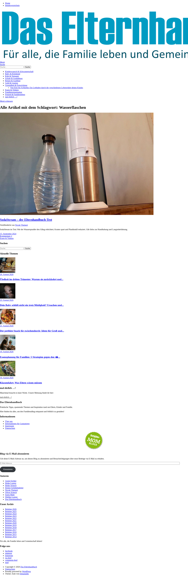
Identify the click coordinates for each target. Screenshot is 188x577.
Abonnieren (8, 469)
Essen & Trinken (12, 90)
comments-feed (11, 560)
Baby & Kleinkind (12, 74)
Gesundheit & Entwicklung (16, 85)
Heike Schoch (10, 485)
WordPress (26, 571)
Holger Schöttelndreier (14, 488)
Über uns (9, 421)
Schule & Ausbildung (14, 78)
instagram (9, 555)
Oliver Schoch (11, 492)
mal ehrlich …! (11, 97)
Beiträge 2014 (10, 537)
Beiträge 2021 (10, 521)
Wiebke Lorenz (11, 497)
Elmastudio (24, 574)
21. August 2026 (6, 326)
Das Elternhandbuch (13, 499)
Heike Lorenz (10, 483)
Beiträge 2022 (10, 518)
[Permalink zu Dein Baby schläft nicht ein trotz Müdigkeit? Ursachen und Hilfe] (7, 298)
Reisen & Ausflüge (12, 81)
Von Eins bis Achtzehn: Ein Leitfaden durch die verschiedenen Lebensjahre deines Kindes (46, 88)
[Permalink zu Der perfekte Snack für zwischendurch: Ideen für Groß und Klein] (7, 323)
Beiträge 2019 (10, 525)
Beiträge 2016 (10, 532)
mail (7, 562)
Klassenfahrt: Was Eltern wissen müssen (21, 382)
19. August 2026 (6, 352)
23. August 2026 (6, 300)
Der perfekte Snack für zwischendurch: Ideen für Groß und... (32, 330)
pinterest (8, 553)
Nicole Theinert (21, 225)
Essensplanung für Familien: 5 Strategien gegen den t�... (30, 357)
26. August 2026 (6, 274)
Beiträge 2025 (10, 511)
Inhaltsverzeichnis (12, 5)
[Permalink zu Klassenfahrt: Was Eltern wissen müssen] (7, 375)
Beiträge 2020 (10, 523)
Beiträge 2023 (10, 516)
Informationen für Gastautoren (17, 424)
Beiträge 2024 (10, 514)
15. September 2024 (8, 234)
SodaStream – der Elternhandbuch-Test (26, 219)
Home (7, 3)
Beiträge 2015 (10, 534)
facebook (9, 551)
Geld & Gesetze (11, 83)
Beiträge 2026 (10, 509)
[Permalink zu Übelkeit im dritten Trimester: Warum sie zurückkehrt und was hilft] (7, 272)
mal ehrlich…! (6, 397)
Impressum (9, 426)
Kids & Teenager (12, 76)
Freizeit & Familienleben (15, 94)
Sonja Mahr (10, 495)
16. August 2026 (6, 378)
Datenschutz (10, 428)
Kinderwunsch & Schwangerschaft (19, 71)
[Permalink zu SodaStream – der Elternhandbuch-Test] (76, 214)
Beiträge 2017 (10, 530)
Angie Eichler (10, 481)
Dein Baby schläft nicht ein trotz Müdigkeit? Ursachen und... (32, 305)
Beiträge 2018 (10, 527)
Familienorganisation (13, 92)
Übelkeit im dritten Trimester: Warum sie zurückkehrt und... (31, 279)
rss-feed (8, 558)
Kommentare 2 (6, 236)
